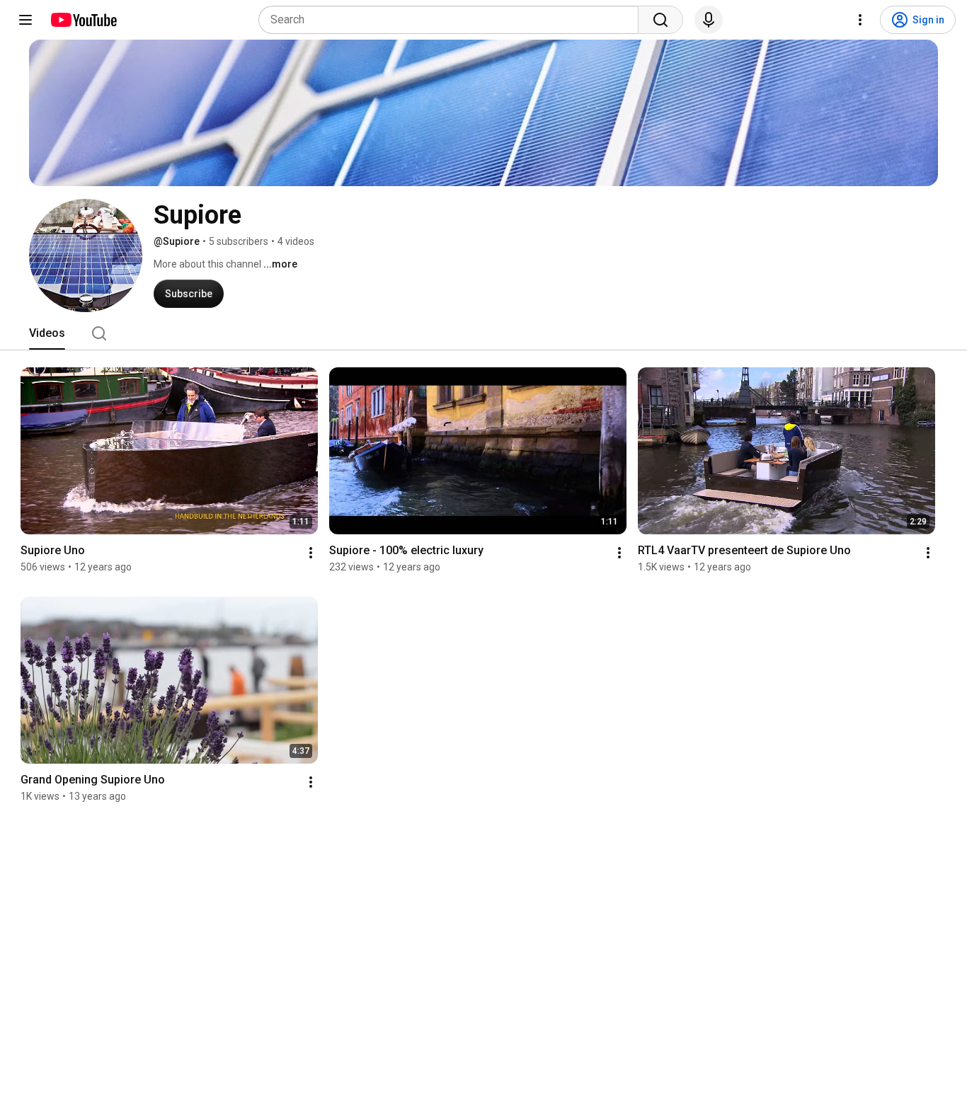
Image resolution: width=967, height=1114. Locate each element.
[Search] (660, 20)
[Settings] (860, 19)
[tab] (47, 333)
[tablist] (483, 333)
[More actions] (311, 553)
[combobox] (452, 19)
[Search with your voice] (708, 20)
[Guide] (25, 19)
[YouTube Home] (83, 20)
